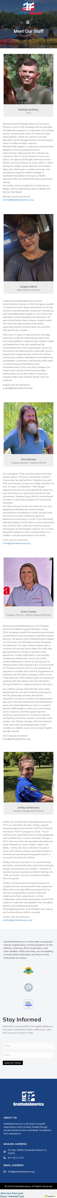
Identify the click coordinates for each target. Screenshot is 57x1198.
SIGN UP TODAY (12, 1063)
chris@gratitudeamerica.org (16, 543)
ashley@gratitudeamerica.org (17, 920)
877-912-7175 (16, 1157)
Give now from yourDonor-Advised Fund (12, 1195)
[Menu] (27, 22)
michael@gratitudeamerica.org (18, 199)
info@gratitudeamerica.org (21, 1171)
